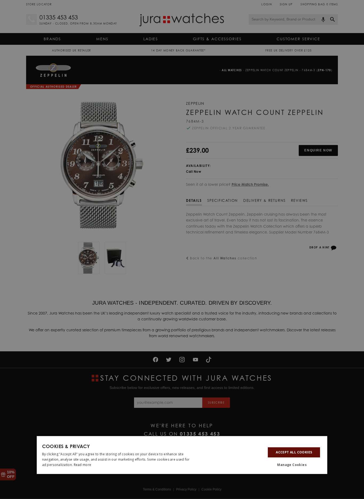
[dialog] (182, 455)
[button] (294, 465)
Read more (82, 464)
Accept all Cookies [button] (294, 452)
